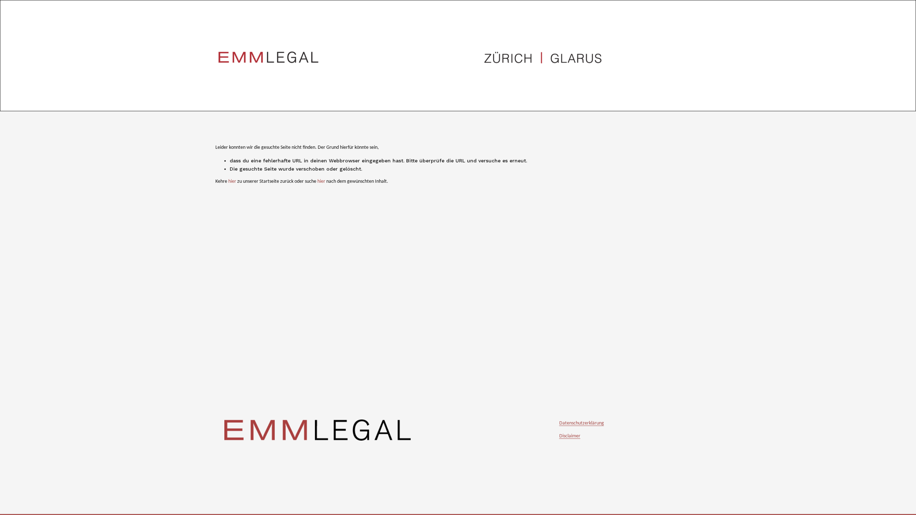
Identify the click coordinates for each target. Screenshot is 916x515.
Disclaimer (569, 436)
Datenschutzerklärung (581, 423)
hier (232, 181)
